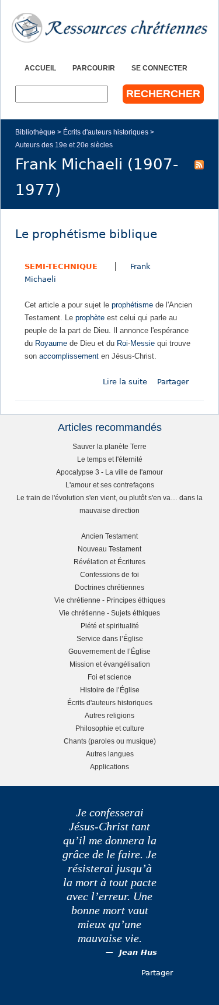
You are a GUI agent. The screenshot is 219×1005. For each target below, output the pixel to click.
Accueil (40, 68)
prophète (90, 317)
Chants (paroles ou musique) (110, 741)
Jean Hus (138, 952)
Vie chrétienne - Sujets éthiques (109, 613)
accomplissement (69, 356)
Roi (122, 343)
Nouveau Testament (109, 549)
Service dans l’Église (110, 638)
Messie (142, 343)
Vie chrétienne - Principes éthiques (109, 600)
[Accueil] (109, 28)
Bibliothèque (35, 132)
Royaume (51, 343)
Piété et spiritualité (110, 625)
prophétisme (132, 304)
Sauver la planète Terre (109, 446)
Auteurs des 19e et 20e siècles (64, 144)
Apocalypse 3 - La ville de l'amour (109, 472)
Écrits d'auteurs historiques (105, 132)
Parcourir (93, 68)
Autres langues (110, 754)
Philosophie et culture (109, 728)
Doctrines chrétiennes (109, 587)
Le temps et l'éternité (109, 459)
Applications (109, 766)
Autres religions (109, 715)
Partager (173, 381)
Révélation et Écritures (109, 561)
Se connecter (159, 68)
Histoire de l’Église (110, 689)
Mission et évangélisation (109, 664)
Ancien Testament (109, 536)
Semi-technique (61, 266)
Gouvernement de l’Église (109, 651)
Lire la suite (125, 381)
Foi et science (109, 677)
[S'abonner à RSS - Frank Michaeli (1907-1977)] (199, 164)
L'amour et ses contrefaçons (109, 485)
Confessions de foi (109, 574)
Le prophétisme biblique (86, 234)
